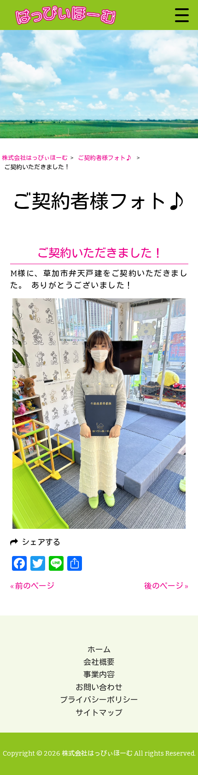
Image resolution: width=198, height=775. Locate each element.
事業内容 (99, 674)
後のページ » (166, 586)
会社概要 (99, 662)
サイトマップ (99, 712)
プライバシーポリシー (99, 699)
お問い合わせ (99, 687)
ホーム (99, 649)
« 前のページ (32, 586)
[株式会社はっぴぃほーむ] (65, 15)
